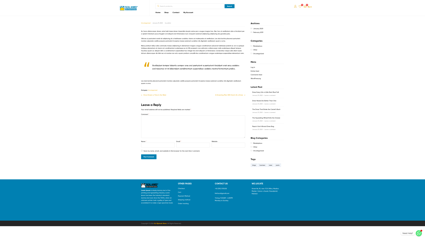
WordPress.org (256, 78)
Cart (179, 192)
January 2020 (258, 28)
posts (277, 165)
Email (178, 141)
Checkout (181, 188)
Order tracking (183, 203)
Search (229, 6)
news (270, 165)
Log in (253, 67)
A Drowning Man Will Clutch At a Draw (229, 95)
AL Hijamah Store (160, 223)
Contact (176, 12)
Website (214, 141)
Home (158, 12)
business (262, 165)
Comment (145, 114)
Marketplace (257, 46)
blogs (254, 165)
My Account (188, 12)
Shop (166, 12)
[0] (300, 6)
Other (255, 50)
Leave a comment (270, 95)
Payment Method (184, 196)
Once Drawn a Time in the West (154, 95)
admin (169, 23)
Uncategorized (146, 23)
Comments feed (256, 75)
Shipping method (184, 200)
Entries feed (255, 71)
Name (143, 141)
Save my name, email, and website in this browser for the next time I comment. (172, 151)
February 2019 (258, 32)
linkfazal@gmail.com (222, 193)
